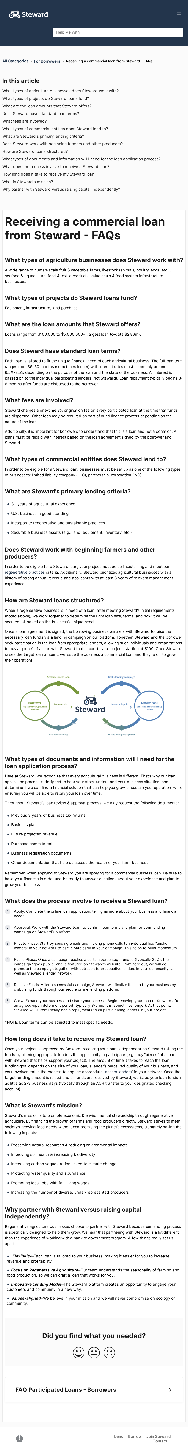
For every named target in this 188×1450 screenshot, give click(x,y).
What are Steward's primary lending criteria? (43, 136)
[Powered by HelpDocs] (19, 1438)
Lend (119, 1436)
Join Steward (158, 1436)
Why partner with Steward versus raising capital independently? (61, 189)
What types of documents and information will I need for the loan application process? (81, 159)
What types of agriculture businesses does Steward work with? (60, 91)
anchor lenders (118, 1072)
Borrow (135, 1436)
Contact (159, 1441)
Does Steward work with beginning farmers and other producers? (63, 144)
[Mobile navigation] (179, 13)
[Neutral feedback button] (94, 1353)
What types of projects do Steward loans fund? (45, 98)
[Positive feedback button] (79, 1353)
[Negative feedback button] (109, 1353)
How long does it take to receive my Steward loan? (49, 174)
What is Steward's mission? (27, 181)
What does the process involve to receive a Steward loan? (55, 166)
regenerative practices (25, 572)
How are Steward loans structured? (35, 151)
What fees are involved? (24, 121)
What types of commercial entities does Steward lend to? (55, 128)
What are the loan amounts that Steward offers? (46, 106)
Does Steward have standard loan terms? (40, 113)
